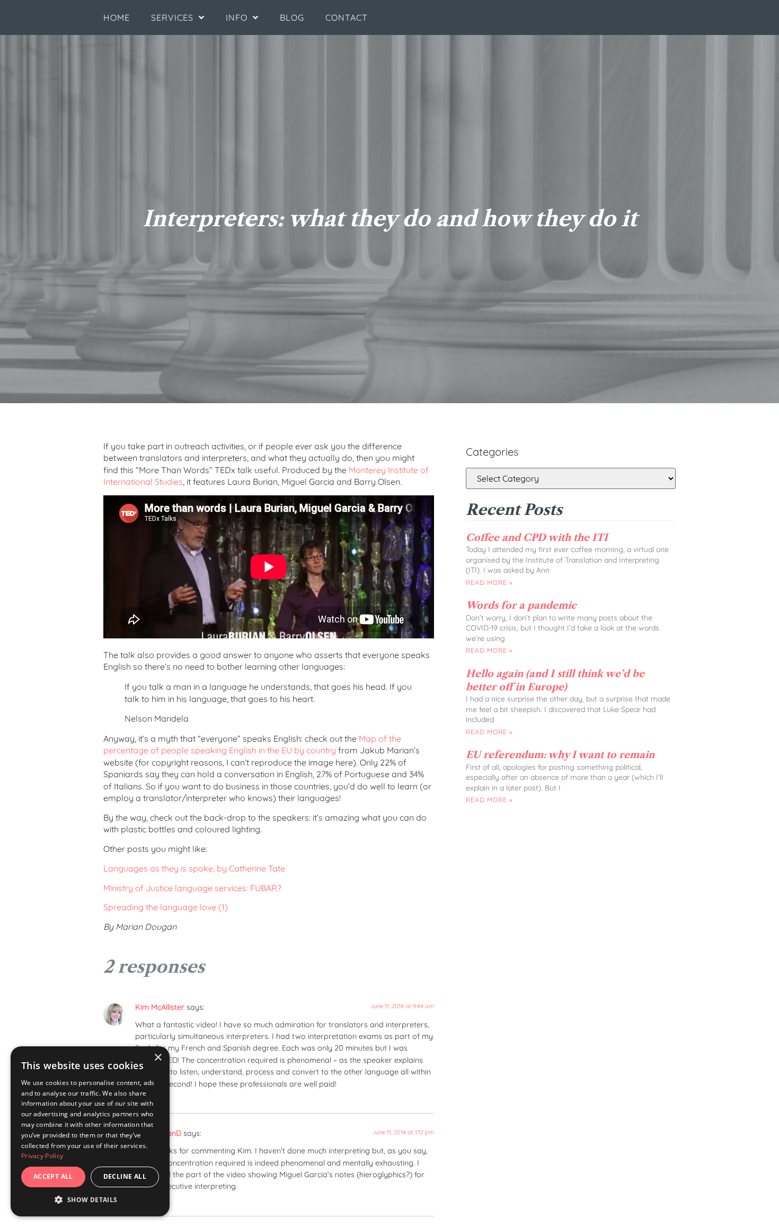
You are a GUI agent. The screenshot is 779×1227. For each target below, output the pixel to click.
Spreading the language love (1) (166, 907)
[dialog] (90, 1131)
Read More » (489, 582)
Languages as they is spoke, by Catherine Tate (194, 868)
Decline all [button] (124, 1176)
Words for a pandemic (521, 605)
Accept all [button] (53, 1176)
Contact (346, 17)
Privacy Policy (42, 1155)
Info (236, 17)
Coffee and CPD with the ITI (537, 538)
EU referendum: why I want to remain (560, 755)
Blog (292, 17)
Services (172, 17)
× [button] (158, 1058)
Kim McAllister (159, 1007)
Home (116, 17)
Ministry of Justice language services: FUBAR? (192, 888)
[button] (90, 1200)
